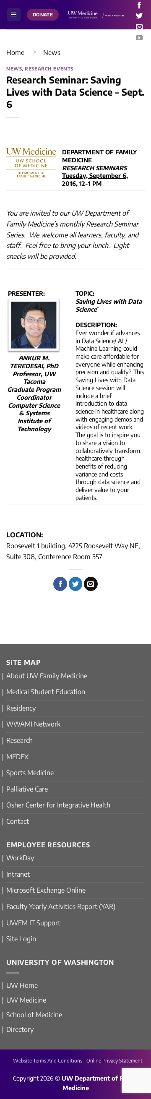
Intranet (18, 874)
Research (19, 740)
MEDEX (17, 757)
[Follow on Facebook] (139, 5)
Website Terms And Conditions (47, 1060)
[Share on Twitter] (76, 584)
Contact (17, 821)
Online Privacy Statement (114, 1060)
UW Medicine (26, 1000)
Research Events (49, 68)
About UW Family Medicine (46, 676)
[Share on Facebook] (60, 584)
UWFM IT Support (33, 923)
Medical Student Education (45, 692)
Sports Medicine (30, 772)
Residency (21, 708)
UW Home (22, 985)
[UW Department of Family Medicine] (96, 15)
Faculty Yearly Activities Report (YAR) (60, 906)
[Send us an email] (139, 27)
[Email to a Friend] (91, 584)
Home (15, 52)
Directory (20, 1029)
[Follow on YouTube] (139, 38)
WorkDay (20, 858)
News (51, 52)
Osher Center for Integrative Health (58, 805)
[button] (14, 15)
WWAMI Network (33, 724)
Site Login (21, 939)
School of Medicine (34, 1014)
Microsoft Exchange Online (46, 890)
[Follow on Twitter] (139, 16)
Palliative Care (27, 789)
